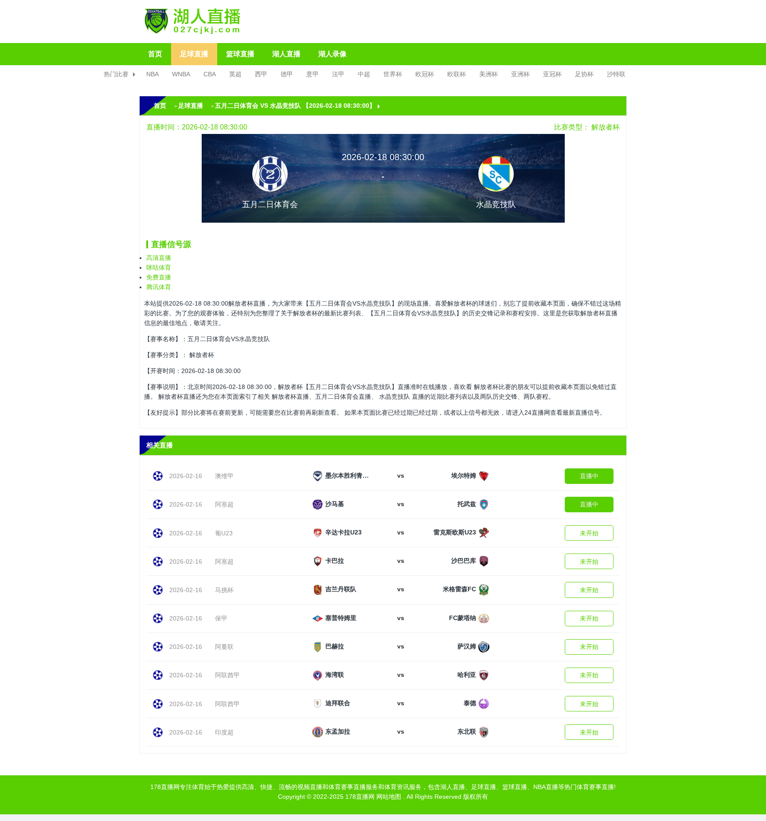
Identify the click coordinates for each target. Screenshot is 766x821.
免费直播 (158, 277)
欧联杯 (456, 74)
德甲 (287, 74)
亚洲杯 (520, 74)
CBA (209, 74)
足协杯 (584, 74)
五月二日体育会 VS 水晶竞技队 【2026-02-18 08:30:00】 (295, 105)
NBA (152, 74)
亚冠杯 (552, 74)
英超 (235, 74)
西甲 (261, 74)
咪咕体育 (158, 267)
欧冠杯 (424, 74)
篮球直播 (240, 54)
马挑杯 (224, 589)
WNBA (181, 74)
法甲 (338, 74)
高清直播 (158, 257)
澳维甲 (224, 475)
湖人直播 (286, 54)
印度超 (224, 732)
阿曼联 (224, 646)
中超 (364, 74)
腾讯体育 (158, 287)
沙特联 (616, 74)
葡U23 (224, 533)
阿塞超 (224, 504)
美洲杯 (488, 74)
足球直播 (194, 54)
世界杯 (392, 74)
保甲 (221, 618)
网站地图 (388, 796)
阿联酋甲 (227, 675)
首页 (155, 54)
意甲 (312, 74)
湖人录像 (332, 54)
